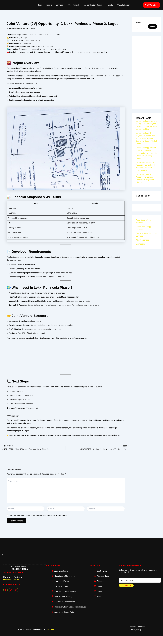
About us (49, 5)
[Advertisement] (66, 356)
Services (59, 5)
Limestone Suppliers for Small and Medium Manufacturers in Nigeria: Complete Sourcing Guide (146, 152)
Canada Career (123, 5)
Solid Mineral (73, 5)
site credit (50, 629)
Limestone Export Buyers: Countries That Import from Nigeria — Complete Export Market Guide (146, 138)
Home (39, 5)
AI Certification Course (93, 5)
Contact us (140, 244)
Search (138, 22)
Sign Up (127, 585)
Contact (111, 5)
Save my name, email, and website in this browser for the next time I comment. (38, 515)
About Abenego (142, 240)
